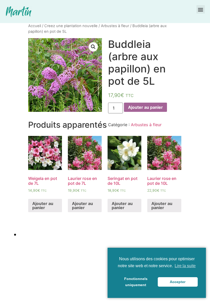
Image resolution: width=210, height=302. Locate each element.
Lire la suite (185, 266)
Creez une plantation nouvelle (71, 26)
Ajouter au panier (145, 107)
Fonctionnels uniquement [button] (136, 282)
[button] (200, 9)
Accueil (34, 26)
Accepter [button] (177, 282)
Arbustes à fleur (115, 26)
